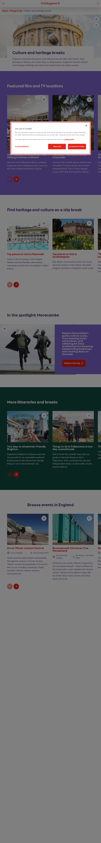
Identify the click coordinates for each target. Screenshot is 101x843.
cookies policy (69, 139)
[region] (50, 138)
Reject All (57, 146)
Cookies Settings (22, 146)
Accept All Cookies (77, 146)
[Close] (86, 125)
